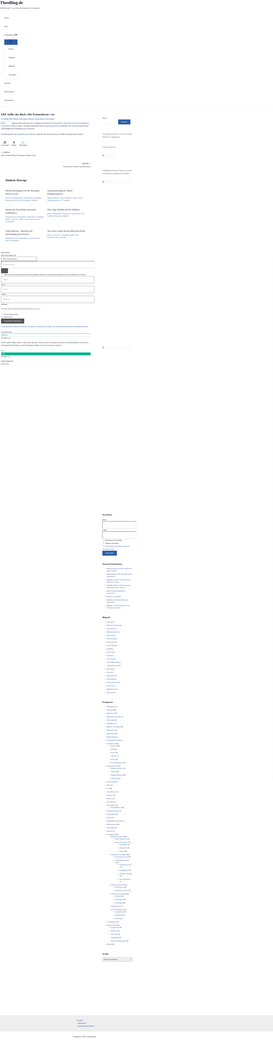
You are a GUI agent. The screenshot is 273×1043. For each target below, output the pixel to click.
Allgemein (50, 198)
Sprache (109, 831)
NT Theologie (65, 200)
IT (107, 788)
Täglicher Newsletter (112, 543)
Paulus (75, 198)
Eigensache (111, 733)
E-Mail (104, 530)
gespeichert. (37, 309)
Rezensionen (75, 213)
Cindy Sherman (35, 238)
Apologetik (118, 912)
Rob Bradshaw (112, 679)
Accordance (111, 622)
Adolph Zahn (74, 235)
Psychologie (111, 814)
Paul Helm (110, 672)
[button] (16, 35)
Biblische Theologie (113, 727)
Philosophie (22, 217)
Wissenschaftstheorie (118, 941)
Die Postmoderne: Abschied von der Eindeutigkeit (68, 123)
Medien (109, 798)
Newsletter (110, 802)
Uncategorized (111, 922)
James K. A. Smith (17, 219)
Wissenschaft (111, 925)
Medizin (113, 931)
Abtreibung (110, 706)
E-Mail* (3, 294)
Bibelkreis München (113, 632)
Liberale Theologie (125, 874)
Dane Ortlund (111, 635)
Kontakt (80, 1020)
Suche (104, 118)
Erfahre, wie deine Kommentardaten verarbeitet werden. (68, 326)
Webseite (4, 304)
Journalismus (111, 792)
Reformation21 (112, 676)
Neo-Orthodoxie (124, 879)
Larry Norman (111, 659)
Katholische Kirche (121, 890)
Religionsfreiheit (116, 775)
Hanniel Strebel (112, 642)
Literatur (114, 756)
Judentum (110, 795)
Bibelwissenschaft (117, 836)
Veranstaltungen (116, 762)
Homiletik (118, 896)
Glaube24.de (22, 134)
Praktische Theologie (118, 894)
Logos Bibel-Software (114, 662)
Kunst (16, 238)
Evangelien (123, 848)
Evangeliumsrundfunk (51, 126)
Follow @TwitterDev (109, 147)
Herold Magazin (112, 645)
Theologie (37, 198)
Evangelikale (123, 870)
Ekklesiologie (111, 737)
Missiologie (119, 899)
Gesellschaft (9, 238)
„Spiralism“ (118, 596)
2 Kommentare (49, 119)
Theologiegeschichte (122, 860)
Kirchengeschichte (121, 857)
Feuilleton (110, 743)
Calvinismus (57, 235)
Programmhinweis (113, 811)
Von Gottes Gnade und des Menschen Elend (66, 231)
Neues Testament (66, 198)
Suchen (124, 122)
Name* (3, 284)
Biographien (111, 730)
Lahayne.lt (110, 655)
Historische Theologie (118, 854)
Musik (113, 759)
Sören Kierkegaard (24, 200)
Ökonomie (114, 934)
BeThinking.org (112, 628)
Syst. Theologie (116, 909)
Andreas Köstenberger (114, 625)
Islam (108, 785)
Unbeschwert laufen (113, 682)
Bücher (16, 119)
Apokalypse (123, 844)
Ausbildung (110, 723)
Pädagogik (114, 937)
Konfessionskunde (117, 885)
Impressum (82, 1023)
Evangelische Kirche (113, 740)
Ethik (116, 918)
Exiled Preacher (112, 639)
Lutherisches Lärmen (114, 665)
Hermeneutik (111, 782)
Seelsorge (118, 903)
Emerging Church (17, 198)
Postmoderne (23, 119)
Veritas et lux (111, 686)
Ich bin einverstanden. (11, 314)
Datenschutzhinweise (86, 1026)
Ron (2, 351)
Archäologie (111, 720)
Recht (109, 817)
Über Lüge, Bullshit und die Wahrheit (63, 209)
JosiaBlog (110, 649)
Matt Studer (111, 669)
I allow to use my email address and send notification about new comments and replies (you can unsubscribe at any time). (45, 274)
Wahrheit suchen (112, 689)
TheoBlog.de (11, 2)
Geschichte (114, 927)
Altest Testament (120, 839)
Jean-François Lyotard (31, 219)
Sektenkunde (115, 906)
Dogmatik (118, 915)
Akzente (8, 198)
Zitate (108, 944)
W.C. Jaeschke (61, 237)
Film (112, 749)
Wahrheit (35, 200)
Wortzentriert (111, 692)
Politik (113, 771)
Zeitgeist (114, 778)
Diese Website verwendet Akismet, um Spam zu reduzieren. (24, 326)
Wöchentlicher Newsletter (113, 540)
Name (104, 520)
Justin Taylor (111, 652)
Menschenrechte (116, 768)
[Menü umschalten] (10, 42)
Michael (109, 596)
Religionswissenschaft (114, 821)
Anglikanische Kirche (114, 717)
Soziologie (110, 828)
